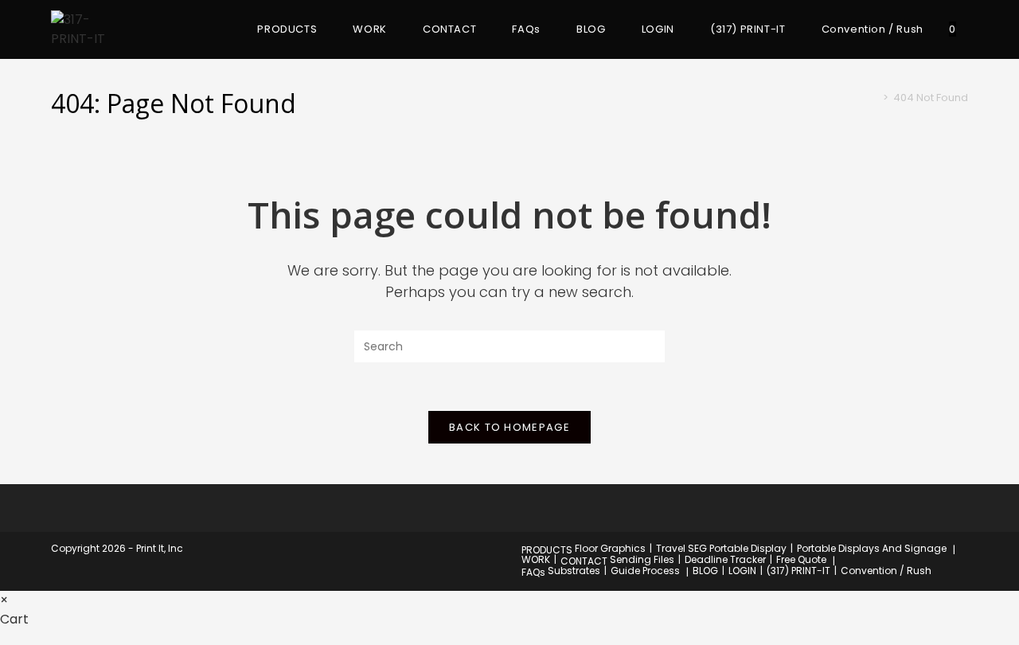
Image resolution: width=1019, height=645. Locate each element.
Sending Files (642, 559)
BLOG (705, 570)
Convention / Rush (886, 570)
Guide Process (645, 570)
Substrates (574, 570)
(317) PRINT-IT (798, 570)
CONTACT (583, 561)
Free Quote (801, 559)
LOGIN (742, 570)
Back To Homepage (509, 427)
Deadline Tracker (725, 559)
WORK (535, 559)
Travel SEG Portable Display (721, 548)
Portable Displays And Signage (872, 548)
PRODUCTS (546, 550)
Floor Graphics (610, 548)
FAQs (533, 572)
